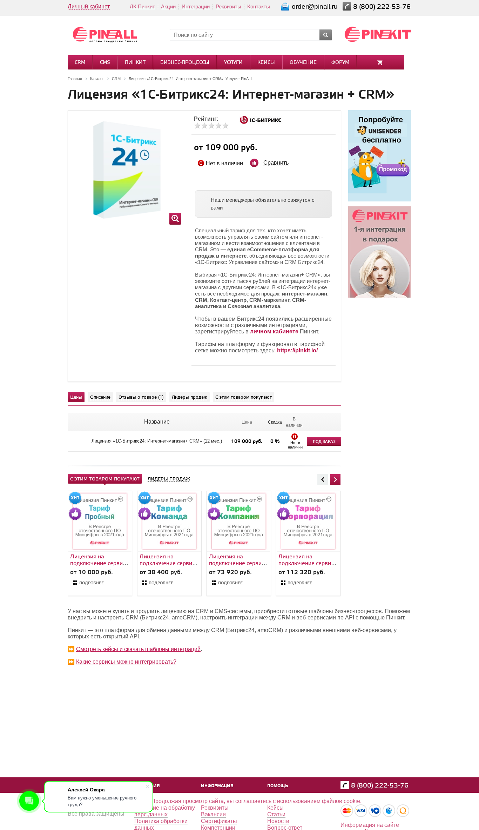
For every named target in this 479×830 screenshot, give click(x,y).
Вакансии (213, 814)
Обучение (303, 63)
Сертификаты (219, 821)
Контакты (258, 6)
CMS (105, 63)
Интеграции (196, 6)
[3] (211, 125)
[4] (218, 125)
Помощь (277, 786)
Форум (340, 63)
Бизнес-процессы (184, 63)
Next (335, 479)
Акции (168, 6)
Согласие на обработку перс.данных (164, 811)
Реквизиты (228, 6)
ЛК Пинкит (142, 6)
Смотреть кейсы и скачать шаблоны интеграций (138, 649)
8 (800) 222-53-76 (382, 7)
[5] (225, 125)
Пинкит (135, 63)
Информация (217, 786)
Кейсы (266, 63)
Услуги (233, 63)
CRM (80, 63)
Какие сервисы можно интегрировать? (126, 662)
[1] (197, 125)
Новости (278, 821)
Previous (322, 479)
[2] (204, 125)
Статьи (276, 814)
